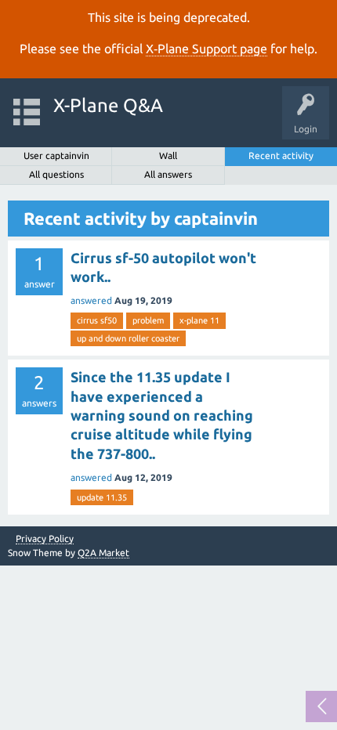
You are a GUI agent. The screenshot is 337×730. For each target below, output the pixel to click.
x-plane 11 (199, 320)
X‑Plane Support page (206, 49)
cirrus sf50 (97, 320)
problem (148, 320)
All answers (168, 174)
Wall (168, 155)
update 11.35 (102, 497)
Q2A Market (103, 553)
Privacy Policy (45, 539)
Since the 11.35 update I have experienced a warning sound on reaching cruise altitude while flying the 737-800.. (162, 415)
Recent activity (280, 155)
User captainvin (56, 155)
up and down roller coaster (128, 338)
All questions (56, 174)
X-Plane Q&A (108, 105)
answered (91, 300)
